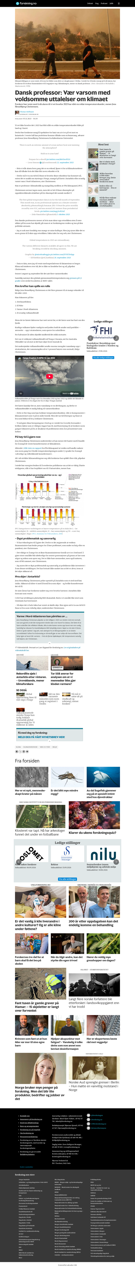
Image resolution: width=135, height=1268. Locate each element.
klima (18, 747)
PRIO (92, 1182)
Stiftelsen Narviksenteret (98, 1211)
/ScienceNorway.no (98, 1128)
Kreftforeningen (24, 1236)
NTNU (57, 1192)
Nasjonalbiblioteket (61, 1195)
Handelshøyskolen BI (25, 1211)
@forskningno (97, 1115)
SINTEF (93, 1195)
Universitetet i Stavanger (98, 1239)
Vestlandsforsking (96, 1248)
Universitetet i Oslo (97, 1236)
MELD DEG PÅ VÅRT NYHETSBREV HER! (41, 737)
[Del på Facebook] (16, 751)
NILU (20, 1258)
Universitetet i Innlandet (98, 1234)
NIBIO (21, 1250)
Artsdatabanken (24, 1185)
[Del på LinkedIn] (23, 751)
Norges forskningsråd (62, 1230)
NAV (20, 1247)
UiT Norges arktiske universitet (100, 1225)
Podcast (104, 3)
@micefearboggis (42, 254)
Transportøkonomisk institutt (100, 1223)
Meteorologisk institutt (26, 1244)
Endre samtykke (26, 1167)
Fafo (20, 1195)
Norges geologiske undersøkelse (65, 1232)
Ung (97, 3)
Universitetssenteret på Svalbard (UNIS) (103, 1245)
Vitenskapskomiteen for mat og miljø (102, 1256)
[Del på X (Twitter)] (20, 751)
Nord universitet (60, 1219)
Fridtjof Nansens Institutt (27, 1209)
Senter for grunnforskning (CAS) (101, 1198)
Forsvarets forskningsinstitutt (28, 1203)
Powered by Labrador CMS (67, 1265)
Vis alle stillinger (67, 879)
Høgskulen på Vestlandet (27, 1225)
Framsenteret (23, 1206)
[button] (90, 338)
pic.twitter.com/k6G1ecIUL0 (58, 159)
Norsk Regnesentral (61, 1241)
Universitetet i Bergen (97, 1231)
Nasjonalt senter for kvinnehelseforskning (68, 1208)
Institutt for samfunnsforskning (29, 1231)
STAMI (93, 1206)
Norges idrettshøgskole (62, 1235)
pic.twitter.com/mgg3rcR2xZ (52, 211)
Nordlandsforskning (61, 1221)
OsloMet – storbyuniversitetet (64, 1255)
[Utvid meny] (118, 3)
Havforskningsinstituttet (27, 1214)
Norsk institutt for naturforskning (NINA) (68, 1249)
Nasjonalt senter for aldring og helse (66, 1202)
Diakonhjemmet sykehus (27, 1188)
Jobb (111, 3)
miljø (54, 747)
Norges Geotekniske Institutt (64, 1224)
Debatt (90, 3)
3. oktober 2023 (63, 214)
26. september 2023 (62, 258)
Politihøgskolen (96, 1179)
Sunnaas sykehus (96, 1214)
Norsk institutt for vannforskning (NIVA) (68, 1252)
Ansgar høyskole (24, 1179)
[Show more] (49, 643)
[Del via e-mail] (27, 751)
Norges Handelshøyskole (63, 1227)
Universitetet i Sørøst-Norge (99, 1242)
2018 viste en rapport (33, 448)
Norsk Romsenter (60, 1244)
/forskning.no (96, 1120)
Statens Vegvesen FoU (97, 1209)
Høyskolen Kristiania (25, 1228)
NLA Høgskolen (60, 1179)
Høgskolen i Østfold (25, 1220)
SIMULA (93, 1193)
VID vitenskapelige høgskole (100, 1253)
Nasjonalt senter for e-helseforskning (67, 1205)
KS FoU (21, 1234)
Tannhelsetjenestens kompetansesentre (103, 1220)
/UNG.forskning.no (98, 1124)
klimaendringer (30, 747)
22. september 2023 (65, 162)
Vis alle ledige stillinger (103, 358)
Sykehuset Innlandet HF (98, 1217)
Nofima (57, 1216)
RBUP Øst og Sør (96, 1185)
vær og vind (45, 747)
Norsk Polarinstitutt (61, 1238)
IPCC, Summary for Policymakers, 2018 (47, 534)
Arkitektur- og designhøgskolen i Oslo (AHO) (33, 1182)
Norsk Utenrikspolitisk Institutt (65, 1246)
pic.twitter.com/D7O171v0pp (62, 254)
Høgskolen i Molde (25, 1217)
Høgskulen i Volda (24, 1223)
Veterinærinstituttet (97, 1250)
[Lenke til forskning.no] (49, 2)
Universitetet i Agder (97, 1228)
